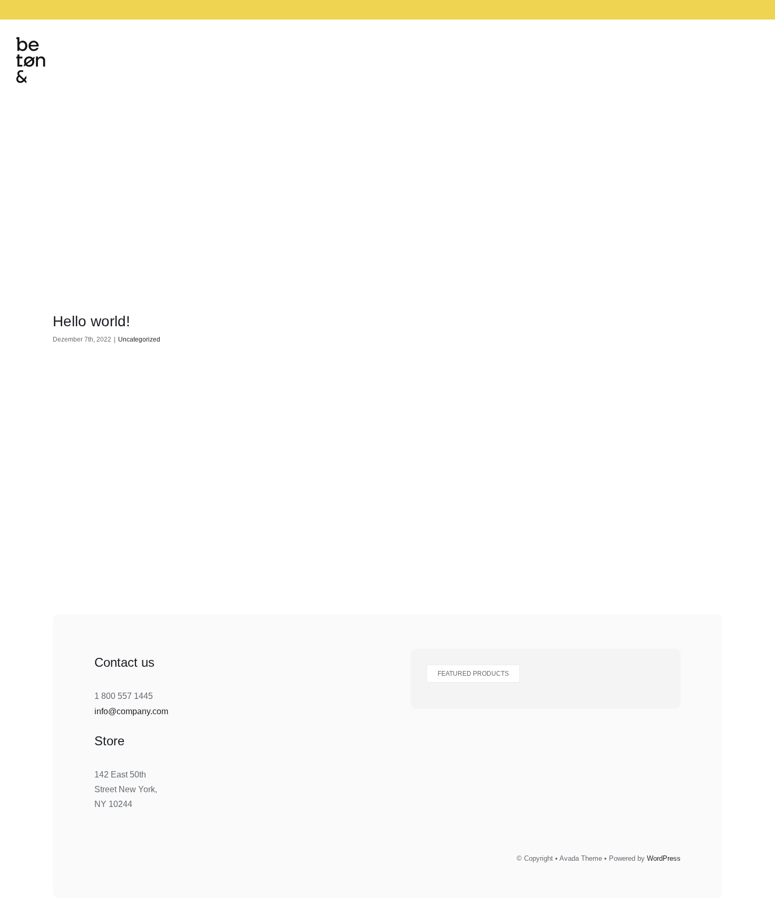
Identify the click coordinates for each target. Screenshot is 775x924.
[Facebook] (375, 857)
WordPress (664, 858)
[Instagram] (352, 857)
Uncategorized (139, 339)
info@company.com (131, 711)
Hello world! (91, 321)
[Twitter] (399, 857)
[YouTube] (423, 857)
